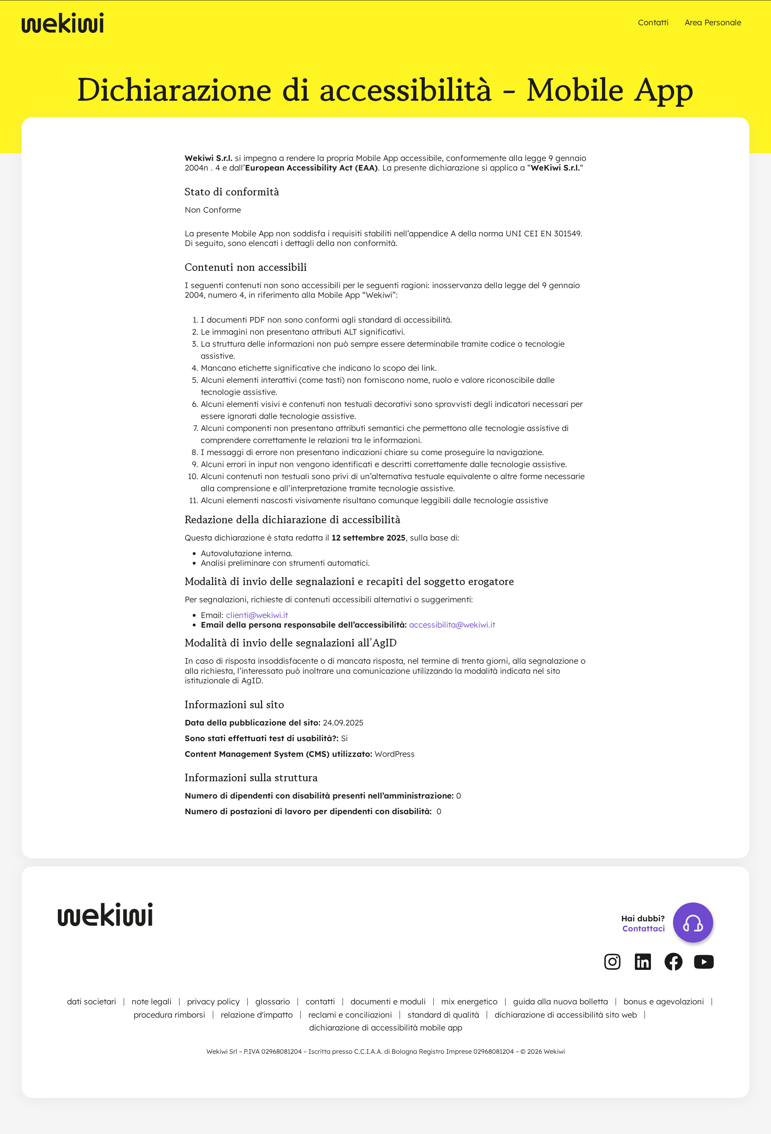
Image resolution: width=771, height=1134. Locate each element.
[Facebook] (673, 962)
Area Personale (713, 22)
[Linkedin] (643, 962)
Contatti (653, 22)
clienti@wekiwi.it (257, 615)
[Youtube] (704, 962)
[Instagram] (612, 962)
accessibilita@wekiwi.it (452, 625)
